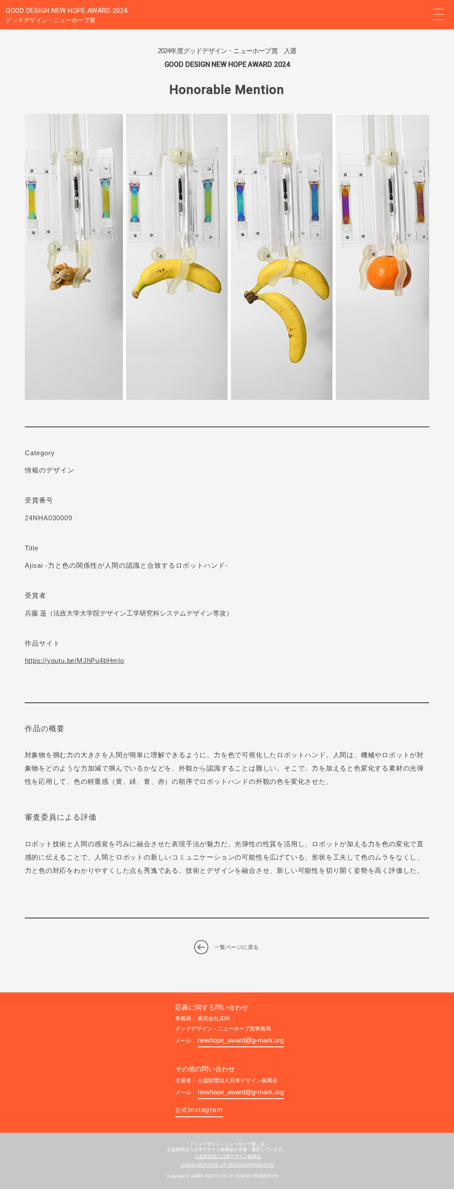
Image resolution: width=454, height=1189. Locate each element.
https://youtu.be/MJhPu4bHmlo (74, 660)
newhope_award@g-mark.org (241, 1040)
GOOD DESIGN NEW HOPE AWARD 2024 (67, 15)
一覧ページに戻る (237, 947)
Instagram (199, 1109)
